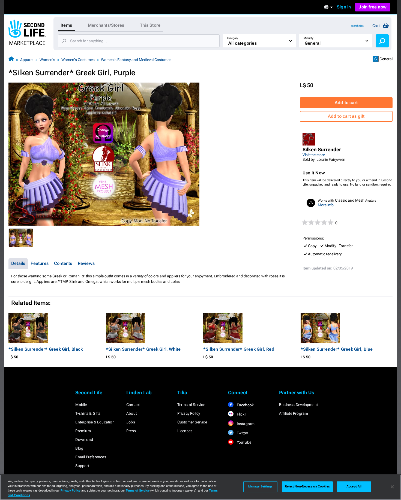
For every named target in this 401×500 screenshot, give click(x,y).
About (131, 413)
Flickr (241, 414)
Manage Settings (260, 486)
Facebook (245, 405)
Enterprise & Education (94, 422)
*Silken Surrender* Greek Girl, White (143, 349)
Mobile (81, 404)
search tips (357, 25)
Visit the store (314, 155)
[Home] (11, 59)
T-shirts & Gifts (87, 413)
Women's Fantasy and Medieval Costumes (136, 59)
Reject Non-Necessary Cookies (307, 486)
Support (82, 465)
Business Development (298, 404)
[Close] (392, 487)
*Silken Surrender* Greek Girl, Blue (337, 349)
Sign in (344, 7)
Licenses (185, 431)
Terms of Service (191, 404)
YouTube (243, 442)
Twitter (242, 433)
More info (326, 205)
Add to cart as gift (346, 116)
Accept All (353, 486)
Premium (83, 431)
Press (131, 431)
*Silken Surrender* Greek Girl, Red (238, 349)
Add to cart (346, 102)
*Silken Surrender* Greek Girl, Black (45, 349)
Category (232, 38)
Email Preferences (90, 457)
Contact (133, 404)
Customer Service (192, 422)
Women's (47, 59)
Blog (79, 448)
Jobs (130, 422)
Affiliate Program (293, 413)
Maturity (308, 38)
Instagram (245, 424)
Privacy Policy (188, 413)
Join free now (373, 7)
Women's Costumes (78, 59)
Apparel (26, 59)
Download (84, 439)
